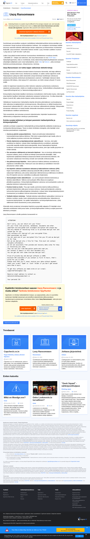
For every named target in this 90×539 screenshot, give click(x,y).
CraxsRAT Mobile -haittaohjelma (73, 54)
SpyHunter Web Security (8, 496)
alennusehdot (45, 442)
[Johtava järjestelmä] (74, 342)
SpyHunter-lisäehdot (46, 513)
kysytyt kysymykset (68, 480)
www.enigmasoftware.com (20, 454)
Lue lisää (30, 536)
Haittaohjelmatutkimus (33, 3)
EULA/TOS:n (26, 442)
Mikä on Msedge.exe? (15, 397)
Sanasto (22, 498)
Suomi (73, 2)
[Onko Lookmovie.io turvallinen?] (45, 388)
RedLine (47, 62)
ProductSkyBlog (70, 110)
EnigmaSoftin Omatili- (75, 461)
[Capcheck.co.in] (16, 342)
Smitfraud (68, 61)
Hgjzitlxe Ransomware (71, 89)
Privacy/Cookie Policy (47, 38)
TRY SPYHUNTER (70, 530)
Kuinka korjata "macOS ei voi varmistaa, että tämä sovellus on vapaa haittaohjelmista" (75, 130)
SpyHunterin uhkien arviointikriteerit (33, 513)
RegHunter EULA (76, 494)
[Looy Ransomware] (45, 342)
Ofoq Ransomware (70, 83)
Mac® (45, 35)
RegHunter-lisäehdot (56, 513)
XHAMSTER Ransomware (72, 48)
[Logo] (7, 3)
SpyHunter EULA (76, 492)
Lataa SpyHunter (26, 308)
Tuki (42, 3)
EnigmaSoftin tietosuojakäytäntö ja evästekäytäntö (79, 497)
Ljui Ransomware (70, 92)
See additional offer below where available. (25, 38)
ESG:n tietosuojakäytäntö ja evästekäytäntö (78, 501)
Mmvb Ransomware (71, 80)
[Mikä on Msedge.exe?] (16, 388)
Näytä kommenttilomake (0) (11, 322)
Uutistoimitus (58, 492)
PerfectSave (69, 108)
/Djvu (54, 57)
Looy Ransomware (42, 351)
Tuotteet (22, 3)
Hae (66, 3)
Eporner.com (69, 45)
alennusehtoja (64, 472)
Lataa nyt (70, 25)
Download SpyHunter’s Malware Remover (31, 31)
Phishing (64, 389)
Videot (21, 496)
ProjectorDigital (69, 102)
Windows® (40, 35)
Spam (69, 389)
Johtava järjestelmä (71, 351)
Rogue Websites (9, 354)
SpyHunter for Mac (42, 494)
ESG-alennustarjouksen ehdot (79, 507)
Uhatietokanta (6, 8)
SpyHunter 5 (40, 492)
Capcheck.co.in (11, 351)
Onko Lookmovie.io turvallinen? (73, 121)
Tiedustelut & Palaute (59, 496)
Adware (16, 354)
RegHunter (40, 498)
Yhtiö (48, 3)
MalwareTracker (24, 494)
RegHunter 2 (6, 494)
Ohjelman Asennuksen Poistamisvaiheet (15, 513)
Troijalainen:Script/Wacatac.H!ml (73, 73)
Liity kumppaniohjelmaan (60, 494)
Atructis (68, 70)
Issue (5, 400)
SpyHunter (5, 492)
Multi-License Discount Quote (56, 3)
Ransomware (15, 8)
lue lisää (63, 442)
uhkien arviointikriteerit (77, 480)
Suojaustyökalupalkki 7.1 (72, 67)
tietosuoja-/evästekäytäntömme (40, 480)
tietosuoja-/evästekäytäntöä (54, 472)
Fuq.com (68, 51)
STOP (50, 57)
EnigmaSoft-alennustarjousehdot (76, 504)
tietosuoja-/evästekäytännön (35, 442)
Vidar (40, 62)
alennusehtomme (51, 480)
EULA (37, 38)
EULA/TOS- (43, 472)
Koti (16, 3)
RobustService (69, 105)
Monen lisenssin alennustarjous (44, 308)
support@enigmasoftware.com (53, 461)
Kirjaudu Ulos (58, 498)
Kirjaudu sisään (82, 2)
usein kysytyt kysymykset (73, 434)
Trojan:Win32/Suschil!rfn (72, 64)
